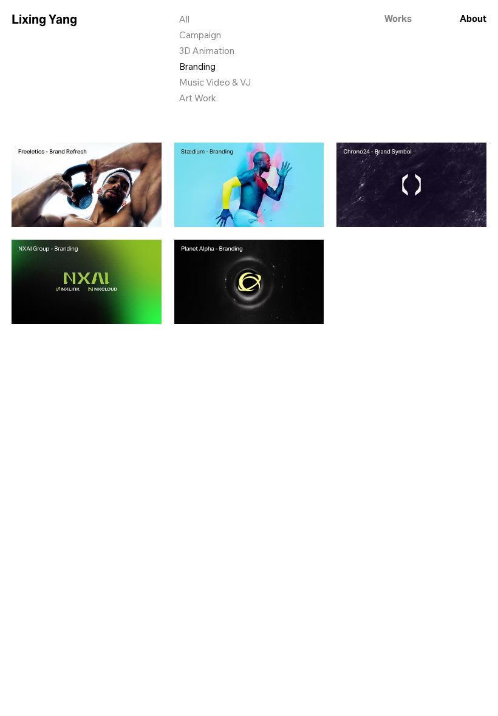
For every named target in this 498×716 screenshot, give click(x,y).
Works (398, 18)
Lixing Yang (44, 19)
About (473, 18)
